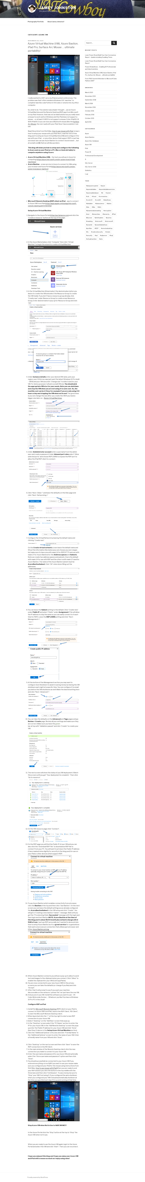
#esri (87, 214)
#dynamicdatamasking (93, 210)
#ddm (99, 207)
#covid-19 (89, 200)
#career (108, 193)
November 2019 (90, 96)
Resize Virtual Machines (53, 398)
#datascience (99, 203)
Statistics (88, 170)
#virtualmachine (91, 239)
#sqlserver (103, 235)
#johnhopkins (99, 218)
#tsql (111, 235)
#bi (102, 193)
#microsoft (98, 221)
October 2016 (89, 111)
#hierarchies (96, 214)
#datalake (89, 203)
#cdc (87, 196)
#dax (87, 207)
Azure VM (88, 144)
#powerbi (89, 225)
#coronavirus (103, 196)
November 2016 (90, 107)
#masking (89, 221)
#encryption (107, 210)
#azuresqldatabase (92, 193)
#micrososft (109, 221)
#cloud (94, 196)
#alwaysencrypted (92, 186)
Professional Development (94, 155)
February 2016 (89, 114)
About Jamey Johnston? (55, 21)
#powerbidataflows (101, 225)
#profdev (89, 228)
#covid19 (98, 200)
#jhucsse (89, 218)
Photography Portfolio (36, 21)
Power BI (88, 152)
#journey (108, 218)
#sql (96, 235)
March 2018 (89, 103)
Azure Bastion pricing (41, 929)
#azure (103, 186)
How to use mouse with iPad (62, 131)
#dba (93, 207)
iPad (86, 148)
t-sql (86, 174)
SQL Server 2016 (90, 167)
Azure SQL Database (92, 141)
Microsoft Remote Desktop (46, 1009)
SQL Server (89, 163)
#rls (87, 232)
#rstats (107, 232)
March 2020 (89, 92)
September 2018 (90, 100)
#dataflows (107, 200)
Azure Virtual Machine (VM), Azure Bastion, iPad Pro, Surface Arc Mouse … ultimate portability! (53, 47)
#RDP (96, 228)
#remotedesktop (106, 228)
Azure (87, 133)
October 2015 (89, 118)
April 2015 (88, 122)
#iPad (114, 214)
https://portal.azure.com (59, 215)
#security (89, 235)
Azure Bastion (89, 137)
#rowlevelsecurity (97, 232)
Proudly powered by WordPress (37, 1177)
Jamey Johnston (57, 8)
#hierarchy (106, 214)
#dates (109, 203)
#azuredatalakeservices (107, 189)
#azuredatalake (91, 189)
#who (101, 239)
